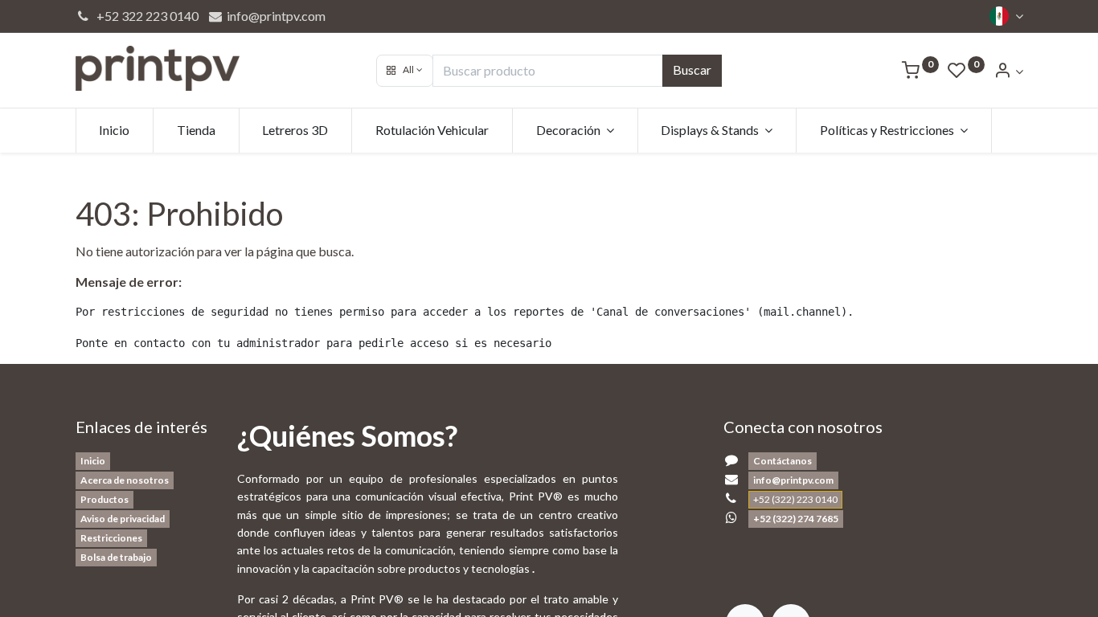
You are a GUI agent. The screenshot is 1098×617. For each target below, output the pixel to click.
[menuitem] (115, 130)
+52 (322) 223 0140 (795, 499)
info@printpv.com (275, 15)
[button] (404, 71)
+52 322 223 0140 (145, 15)
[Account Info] (1008, 71)
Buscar (692, 69)
